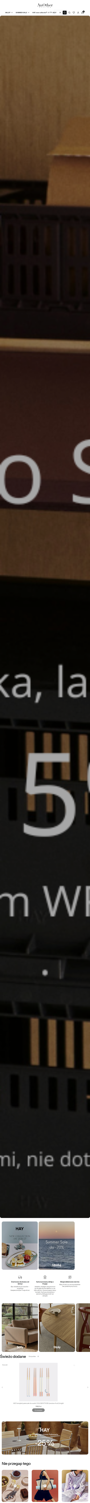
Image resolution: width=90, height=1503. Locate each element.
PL (47, 12)
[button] (65, 12)
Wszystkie (32, 1356)
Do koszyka (38, 1410)
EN (51, 12)
